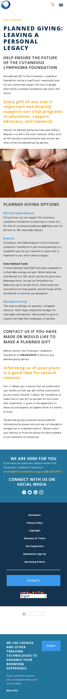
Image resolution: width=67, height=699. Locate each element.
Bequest (8, 238)
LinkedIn (36, 492)
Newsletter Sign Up (34, 553)
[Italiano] (33, 592)
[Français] (27, 592)
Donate (33, 580)
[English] (21, 592)
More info (12, 690)
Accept (51, 645)
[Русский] (39, 592)
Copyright (34, 530)
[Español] (42, 592)
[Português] (36, 592)
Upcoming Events (34, 561)
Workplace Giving (15, 301)
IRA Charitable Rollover (19, 213)
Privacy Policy (35, 522)
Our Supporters (35, 546)
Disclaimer (34, 515)
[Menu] (61, 5)
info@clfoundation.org (23, 471)
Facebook (24, 492)
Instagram (41, 492)
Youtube (30, 492)
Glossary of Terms (35, 538)
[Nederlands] (24, 592)
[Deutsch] (30, 592)
